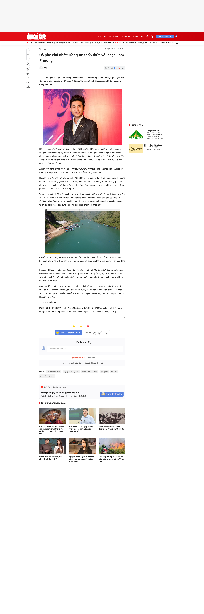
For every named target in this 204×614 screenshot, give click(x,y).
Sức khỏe (156, 43)
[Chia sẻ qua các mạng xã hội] (106, 333)
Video (49, 43)
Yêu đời (114, 371)
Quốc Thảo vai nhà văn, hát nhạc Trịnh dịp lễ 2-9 (50, 457)
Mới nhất (33, 43)
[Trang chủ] (27, 43)
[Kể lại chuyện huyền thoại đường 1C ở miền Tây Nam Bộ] (112, 416)
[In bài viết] (28, 87)
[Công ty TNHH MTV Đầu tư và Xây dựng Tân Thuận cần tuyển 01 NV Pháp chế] (136, 134)
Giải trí (125, 43)
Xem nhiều (41, 43)
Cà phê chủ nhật (54, 371)
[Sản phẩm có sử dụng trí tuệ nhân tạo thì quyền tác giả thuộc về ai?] (82, 416)
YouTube (115, 36)
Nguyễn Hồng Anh (71, 371)
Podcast (103, 36)
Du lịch (99, 43)
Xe (95, 43)
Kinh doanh (79, 43)
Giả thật (164, 43)
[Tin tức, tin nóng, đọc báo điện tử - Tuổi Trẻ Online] (36, 36)
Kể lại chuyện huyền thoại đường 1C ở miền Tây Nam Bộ (111, 427)
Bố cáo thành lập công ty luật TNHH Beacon (153, 146)
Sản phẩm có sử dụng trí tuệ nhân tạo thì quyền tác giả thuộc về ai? (81, 428)
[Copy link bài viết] (100, 333)
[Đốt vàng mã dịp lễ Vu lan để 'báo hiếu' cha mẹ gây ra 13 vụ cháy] (112, 446)
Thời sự (54, 43)
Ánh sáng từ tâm (47, 376)
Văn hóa (118, 43)
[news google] (114, 68)
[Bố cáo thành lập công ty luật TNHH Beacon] (136, 148)
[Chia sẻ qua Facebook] (94, 333)
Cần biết (127, 36)
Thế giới (62, 43)
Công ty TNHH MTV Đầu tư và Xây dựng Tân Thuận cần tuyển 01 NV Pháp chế (154, 133)
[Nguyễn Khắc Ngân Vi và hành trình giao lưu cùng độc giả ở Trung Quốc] (82, 446)
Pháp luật (70, 43)
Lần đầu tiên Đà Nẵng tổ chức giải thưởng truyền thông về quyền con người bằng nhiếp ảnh (51, 430)
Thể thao (132, 43)
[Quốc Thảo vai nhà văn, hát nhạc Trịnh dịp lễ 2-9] (52, 446)
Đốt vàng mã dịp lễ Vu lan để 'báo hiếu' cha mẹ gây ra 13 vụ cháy (111, 458)
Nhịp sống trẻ (109, 43)
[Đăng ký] (112, 394)
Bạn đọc (171, 43)
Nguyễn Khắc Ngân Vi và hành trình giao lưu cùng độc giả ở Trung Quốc (81, 458)
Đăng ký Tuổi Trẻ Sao (165, 36)
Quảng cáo (139, 36)
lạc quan (104, 371)
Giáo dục (141, 43)
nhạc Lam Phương (90, 371)
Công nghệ (89, 43)
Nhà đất (148, 43)
